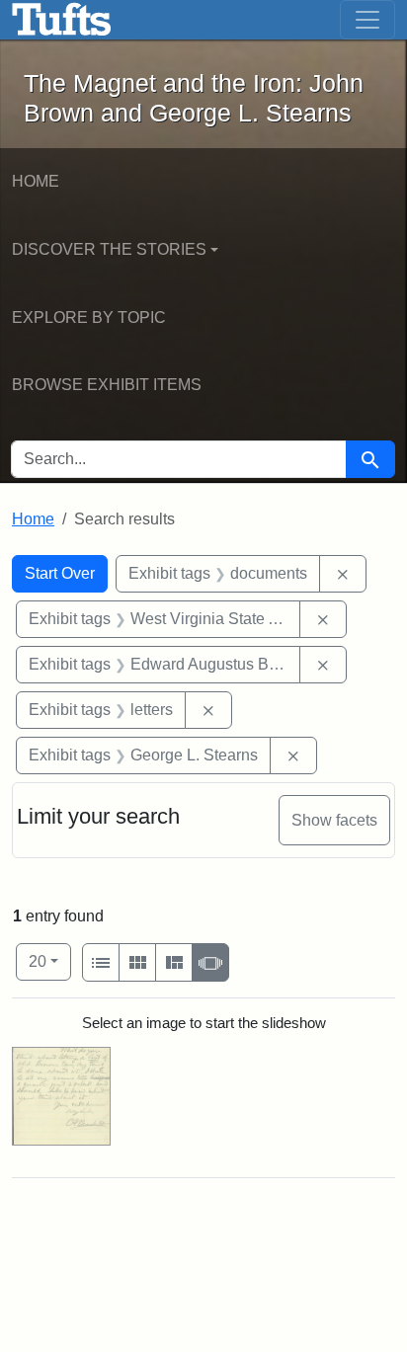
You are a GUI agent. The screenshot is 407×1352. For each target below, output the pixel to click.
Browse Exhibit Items (107, 384)
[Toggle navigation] (367, 20)
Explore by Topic (89, 317)
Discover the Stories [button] (109, 249)
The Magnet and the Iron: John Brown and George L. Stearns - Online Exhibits (62, 20)
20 (50, 961)
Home (35, 181)
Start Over (60, 573)
